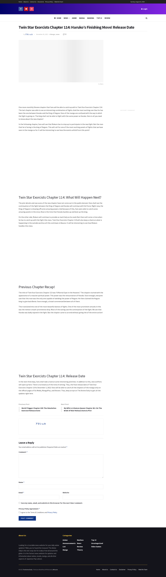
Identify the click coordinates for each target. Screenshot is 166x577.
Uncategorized (97, 543)
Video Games (96, 547)
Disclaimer (41, 2)
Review (107, 18)
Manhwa (90, 18)
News (66, 18)
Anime (74, 18)
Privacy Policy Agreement (29, 509)
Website (66, 493)
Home (20, 2)
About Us (26, 2)
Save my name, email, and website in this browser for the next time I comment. (52, 503)
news (58, 34)
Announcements (69, 543)
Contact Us (33, 2)
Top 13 (99, 18)
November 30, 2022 (42, 34)
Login (145, 9)
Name (22, 482)
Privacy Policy (49, 2)
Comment (23, 452)
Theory (80, 550)
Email (21, 493)
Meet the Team (59, 2)
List (64, 547)
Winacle (55, 569)
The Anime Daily (27, 569)
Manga (82, 18)
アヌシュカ (29, 34)
